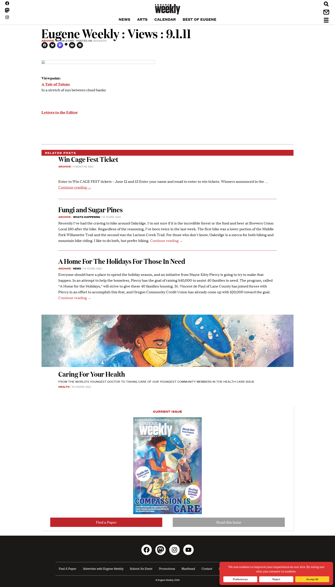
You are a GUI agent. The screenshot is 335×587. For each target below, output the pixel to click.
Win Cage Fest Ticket (88, 159)
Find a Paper (106, 522)
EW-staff (67, 40)
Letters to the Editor (59, 112)
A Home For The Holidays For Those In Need (121, 261)
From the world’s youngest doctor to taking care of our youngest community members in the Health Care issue (156, 381)
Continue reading (74, 187)
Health (64, 386)
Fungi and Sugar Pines (90, 209)
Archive (47, 40)
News (77, 268)
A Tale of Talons (55, 83)
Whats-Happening (86, 217)
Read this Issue (228, 522)
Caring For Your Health (91, 374)
